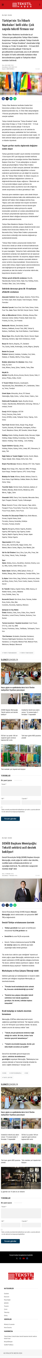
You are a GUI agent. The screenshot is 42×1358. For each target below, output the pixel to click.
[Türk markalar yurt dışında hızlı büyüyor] (21, 755)
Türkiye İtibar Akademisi (10, 653)
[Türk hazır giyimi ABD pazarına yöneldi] (31, 726)
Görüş (5, 1315)
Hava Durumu (8, 1327)
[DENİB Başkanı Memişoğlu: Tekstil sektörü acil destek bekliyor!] (10, 700)
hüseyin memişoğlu (16, 1073)
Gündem (37, 69)
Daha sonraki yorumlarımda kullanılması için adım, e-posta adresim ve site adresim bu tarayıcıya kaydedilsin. (21, 810)
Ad (3, 798)
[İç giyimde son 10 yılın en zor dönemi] (21, 1178)
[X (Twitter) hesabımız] (17, 1258)
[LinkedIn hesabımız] (27, 1258)
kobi (27, 1073)
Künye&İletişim (8, 1341)
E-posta (24, 798)
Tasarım (6, 1306)
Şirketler (6, 1303)
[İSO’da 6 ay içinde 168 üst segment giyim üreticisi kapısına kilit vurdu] (10, 726)
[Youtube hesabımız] (24, 1258)
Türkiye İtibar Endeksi (27, 653)
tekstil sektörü (7, 1077)
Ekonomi (6, 1297)
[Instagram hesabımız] (20, 1258)
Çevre (5, 1309)
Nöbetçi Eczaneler (9, 1324)
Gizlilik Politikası (8, 1345)
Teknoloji (6, 1312)
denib (4, 1073)
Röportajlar (7, 1300)
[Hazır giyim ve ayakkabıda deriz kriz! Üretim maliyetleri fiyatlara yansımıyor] (21, 673)
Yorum (4, 784)
